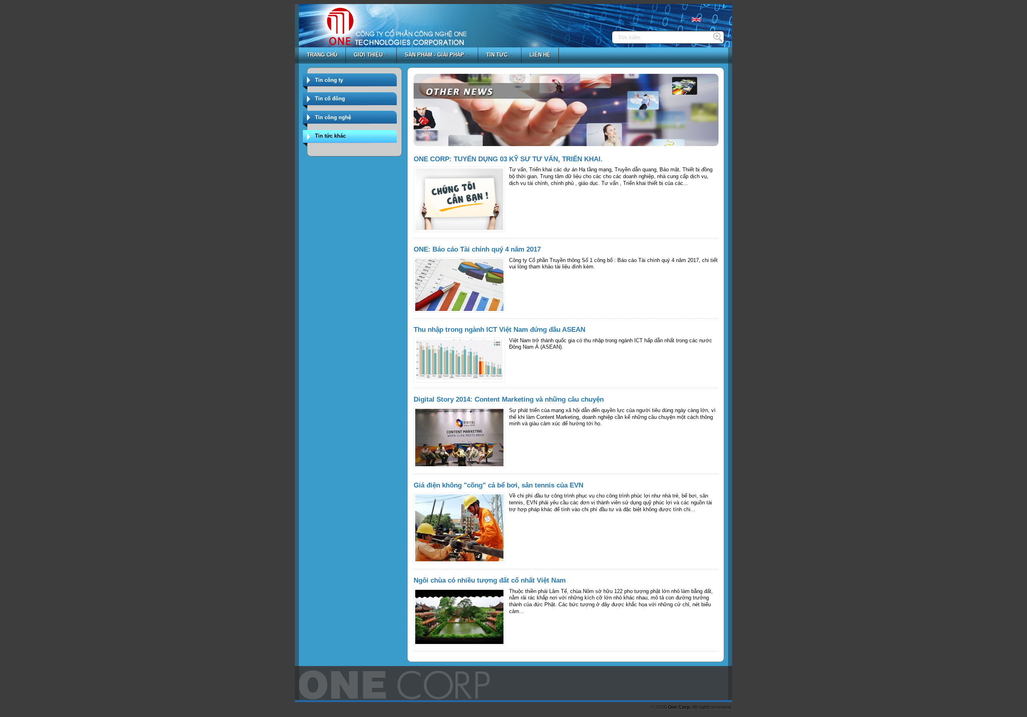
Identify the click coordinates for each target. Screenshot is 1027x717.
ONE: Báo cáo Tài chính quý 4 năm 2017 (477, 249)
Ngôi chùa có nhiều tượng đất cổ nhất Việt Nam (490, 580)
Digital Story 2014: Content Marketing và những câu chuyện (509, 399)
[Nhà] (340, 32)
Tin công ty (329, 80)
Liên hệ (540, 55)
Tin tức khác (330, 136)
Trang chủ (322, 55)
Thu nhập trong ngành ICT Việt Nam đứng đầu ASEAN (499, 329)
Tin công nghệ (333, 117)
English (710, 20)
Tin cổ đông (330, 98)
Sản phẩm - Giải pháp (435, 55)
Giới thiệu (369, 55)
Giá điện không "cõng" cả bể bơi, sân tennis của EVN (498, 485)
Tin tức (497, 55)
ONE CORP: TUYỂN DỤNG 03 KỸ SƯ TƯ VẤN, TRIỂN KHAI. (508, 159)
